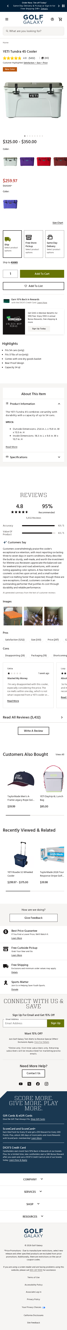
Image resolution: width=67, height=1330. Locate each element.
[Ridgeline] (10, 161)
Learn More (16, 938)
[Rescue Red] (43, 161)
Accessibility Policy (34, 1285)
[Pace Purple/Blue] (27, 161)
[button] (14, 262)
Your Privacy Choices (31, 1307)
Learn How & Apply (18, 1160)
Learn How (42, 302)
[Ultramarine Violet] (10, 204)
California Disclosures (33, 1315)
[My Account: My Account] (52, 19)
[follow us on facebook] (38, 1084)
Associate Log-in (33, 1292)
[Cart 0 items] (60, 19)
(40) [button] (46, 58)
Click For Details (41, 1042)
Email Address (12, 1019)
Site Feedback (33, 1322)
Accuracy (8, 525)
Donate (14, 989)
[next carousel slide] (59, 5)
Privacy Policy (33, 1299)
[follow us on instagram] (46, 1084)
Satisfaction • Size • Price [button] (36, 62)
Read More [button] (11, 447)
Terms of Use (33, 1277)
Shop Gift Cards (38, 1119)
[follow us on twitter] (29, 1084)
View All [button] (60, 754)
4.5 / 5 (61, 533)
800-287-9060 (36, 1270)
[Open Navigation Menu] (7, 19)
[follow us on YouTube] (21, 1084)
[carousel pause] (63, 5)
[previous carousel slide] (8, 5)
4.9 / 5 (61, 525)
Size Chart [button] (58, 223)
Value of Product (7, 533)
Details (14, 972)
